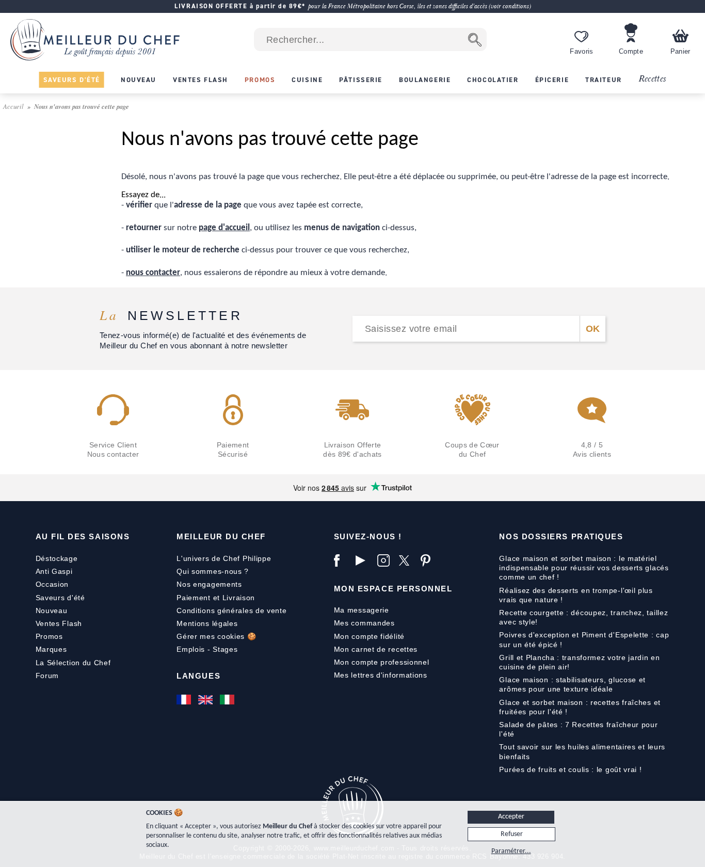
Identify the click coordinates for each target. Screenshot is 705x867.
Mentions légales (207, 623)
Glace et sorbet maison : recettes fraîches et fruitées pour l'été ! (580, 707)
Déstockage (57, 558)
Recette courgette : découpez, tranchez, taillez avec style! (583, 617)
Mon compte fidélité (369, 636)
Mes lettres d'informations (380, 675)
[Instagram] (385, 560)
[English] (206, 699)
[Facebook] (342, 560)
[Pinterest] (429, 560)
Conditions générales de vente (231, 610)
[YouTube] (364, 560)
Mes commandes (364, 623)
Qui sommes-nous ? (213, 571)
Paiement (194, 597)
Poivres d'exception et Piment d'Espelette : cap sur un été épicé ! (584, 639)
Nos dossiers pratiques (561, 536)
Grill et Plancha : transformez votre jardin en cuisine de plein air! (579, 662)
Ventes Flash (59, 623)
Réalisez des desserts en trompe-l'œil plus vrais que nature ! (575, 595)
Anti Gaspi (54, 571)
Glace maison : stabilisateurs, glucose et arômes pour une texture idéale (572, 684)
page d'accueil (224, 227)
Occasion (52, 584)
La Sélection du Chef (73, 663)
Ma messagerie (361, 610)
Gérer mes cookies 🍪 (216, 636)
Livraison (238, 597)
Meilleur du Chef (221, 536)
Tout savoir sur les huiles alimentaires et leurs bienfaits (582, 751)
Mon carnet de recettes (376, 649)
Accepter (511, 817)
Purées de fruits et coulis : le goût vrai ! (570, 769)
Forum (47, 675)
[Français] (185, 699)
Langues (198, 675)
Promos (49, 636)
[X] (407, 560)
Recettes (652, 79)
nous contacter (153, 272)
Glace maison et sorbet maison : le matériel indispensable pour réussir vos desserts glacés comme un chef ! (583, 567)
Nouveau (52, 610)
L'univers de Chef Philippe (224, 558)
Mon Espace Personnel (393, 588)
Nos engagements (209, 584)
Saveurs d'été (60, 597)
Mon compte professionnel (381, 662)
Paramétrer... (511, 851)
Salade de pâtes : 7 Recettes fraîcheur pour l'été (578, 729)
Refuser (512, 834)
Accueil (14, 106)
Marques (51, 649)
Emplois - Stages (207, 649)
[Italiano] (228, 699)
